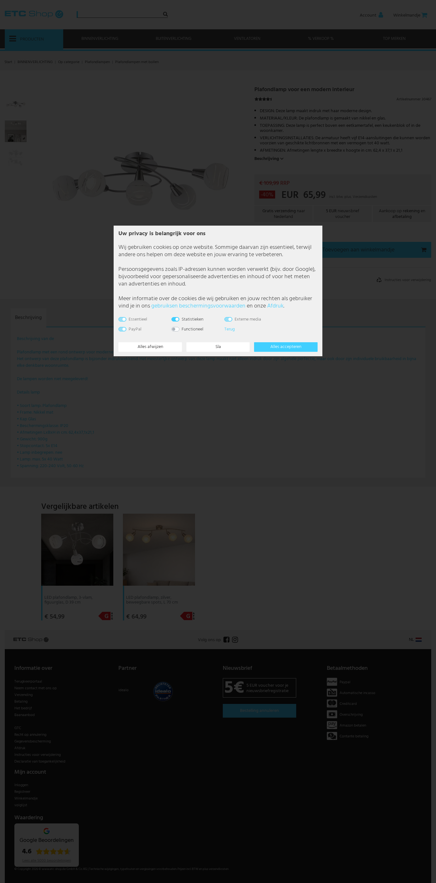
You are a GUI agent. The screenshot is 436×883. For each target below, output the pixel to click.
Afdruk (275, 306)
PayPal (135, 329)
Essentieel (138, 319)
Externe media (248, 319)
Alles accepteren (285, 347)
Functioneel (192, 329)
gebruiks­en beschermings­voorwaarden (198, 306)
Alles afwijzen (150, 347)
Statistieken (192, 319)
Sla (218, 347)
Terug (229, 329)
